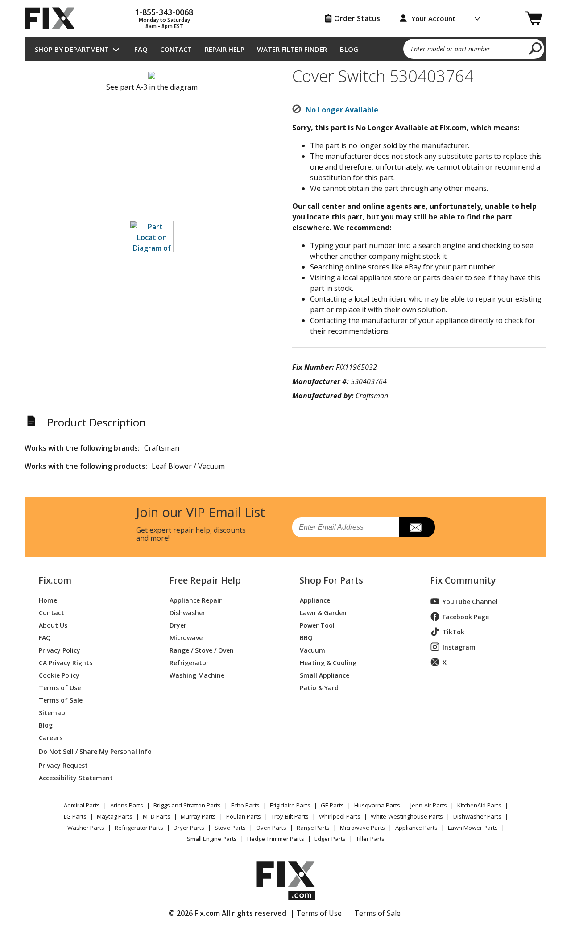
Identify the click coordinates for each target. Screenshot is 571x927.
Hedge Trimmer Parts (275, 839)
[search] (535, 48)
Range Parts (313, 828)
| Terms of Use (316, 913)
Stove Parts (230, 828)
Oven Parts (271, 828)
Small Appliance (324, 674)
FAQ (141, 49)
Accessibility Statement (76, 777)
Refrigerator (189, 662)
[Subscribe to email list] (417, 527)
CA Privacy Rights (65, 662)
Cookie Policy (59, 674)
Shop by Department (72, 49)
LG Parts (75, 816)
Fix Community (463, 580)
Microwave (186, 637)
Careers (50, 737)
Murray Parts (198, 816)
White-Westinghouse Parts (407, 816)
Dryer (178, 625)
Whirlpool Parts (339, 816)
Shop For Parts (331, 580)
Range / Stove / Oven (202, 650)
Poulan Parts (243, 816)
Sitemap (52, 712)
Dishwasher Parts (477, 816)
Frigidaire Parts (290, 805)
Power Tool (317, 625)
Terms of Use (60, 687)
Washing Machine (197, 674)
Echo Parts (245, 805)
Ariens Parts (126, 805)
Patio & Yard (319, 687)
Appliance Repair (196, 600)
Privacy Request (63, 765)
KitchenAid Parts (479, 805)
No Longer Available (342, 110)
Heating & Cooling (328, 662)
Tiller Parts (370, 839)
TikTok (453, 632)
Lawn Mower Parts (473, 828)
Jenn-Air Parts (428, 805)
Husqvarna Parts (377, 805)
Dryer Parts (189, 828)
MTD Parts (156, 816)
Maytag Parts (114, 816)
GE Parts (332, 805)
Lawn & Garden (323, 612)
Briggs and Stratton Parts (187, 805)
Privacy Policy (59, 650)
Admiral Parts (82, 805)
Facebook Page (466, 616)
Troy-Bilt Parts (290, 816)
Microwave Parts (362, 828)
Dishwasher (187, 612)
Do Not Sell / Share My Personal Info (92, 751)
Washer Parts (85, 828)
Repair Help (224, 49)
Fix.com (54, 580)
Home (48, 600)
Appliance (315, 600)
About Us (53, 625)
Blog (349, 49)
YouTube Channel (470, 601)
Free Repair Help (205, 580)
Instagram (459, 647)
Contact (176, 49)
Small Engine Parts (212, 839)
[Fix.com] (54, 18)
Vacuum (312, 650)
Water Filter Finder (292, 49)
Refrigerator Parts (139, 828)
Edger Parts (330, 839)
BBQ (306, 637)
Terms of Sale (61, 699)
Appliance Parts (416, 828)
